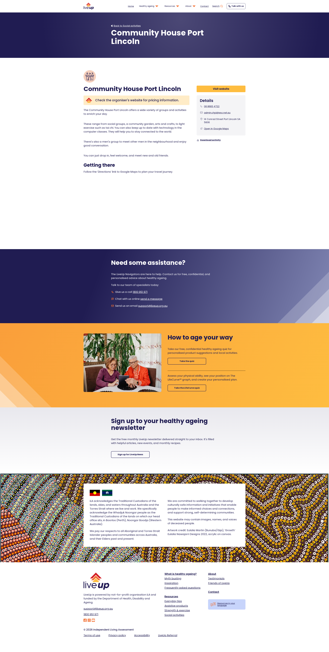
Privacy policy (117, 635)
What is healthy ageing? (180, 574)
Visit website (221, 89)
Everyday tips (173, 601)
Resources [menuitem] (169, 6)
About (212, 574)
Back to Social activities (127, 26)
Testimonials (216, 578)
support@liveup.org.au (152, 306)
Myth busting (172, 578)
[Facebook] (85, 620)
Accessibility (142, 635)
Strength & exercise (177, 610)
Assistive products (176, 605)
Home (131, 6)
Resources (171, 596)
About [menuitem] (188, 6)
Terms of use (92, 635)
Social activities (174, 615)
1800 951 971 (140, 292)
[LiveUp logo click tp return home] (89, 6)
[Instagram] (89, 620)
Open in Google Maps (216, 128)
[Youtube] (93, 620)
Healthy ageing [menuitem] (146, 6)
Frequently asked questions (182, 587)
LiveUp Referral (167, 635)
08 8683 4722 (212, 106)
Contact (204, 6)
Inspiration (171, 583)
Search (216, 6)
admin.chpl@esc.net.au (217, 112)
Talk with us (237, 6)
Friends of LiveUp (219, 583)
